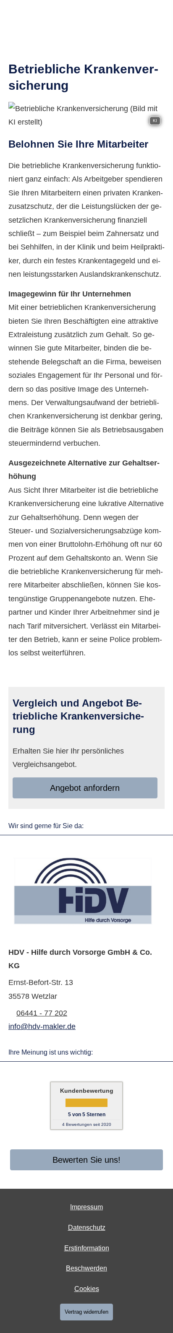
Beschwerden (86, 1268)
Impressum (86, 1207)
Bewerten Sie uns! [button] (86, 1159)
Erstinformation (86, 1248)
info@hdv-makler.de (42, 1026)
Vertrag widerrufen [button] (86, 1312)
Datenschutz (86, 1227)
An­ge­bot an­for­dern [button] (85, 788)
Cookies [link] (86, 1288)
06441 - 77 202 (41, 1013)
